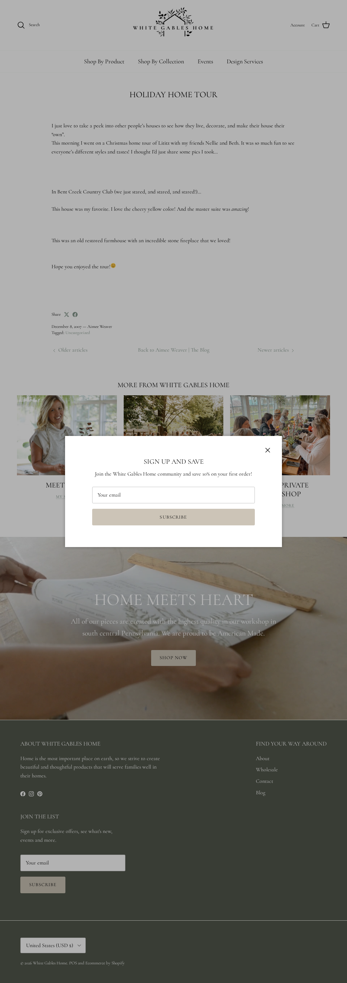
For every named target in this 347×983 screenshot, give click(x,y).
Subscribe (173, 517)
